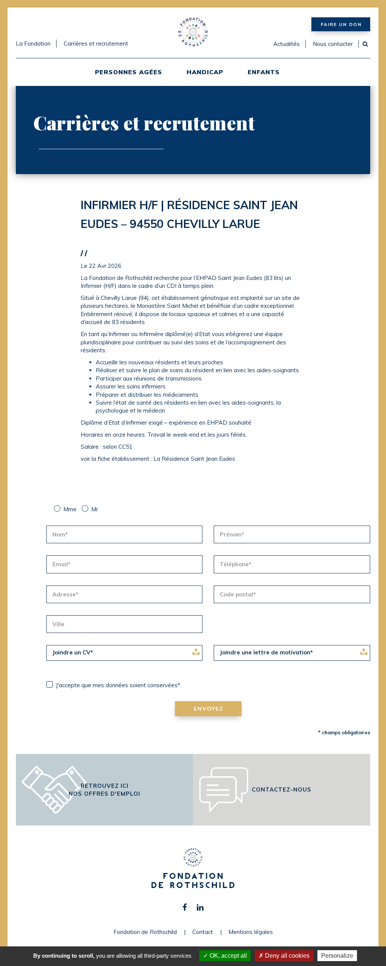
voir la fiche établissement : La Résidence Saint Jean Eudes (158, 458)
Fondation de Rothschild (145, 931)
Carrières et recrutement (96, 43)
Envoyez (209, 708)
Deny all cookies (286, 955)
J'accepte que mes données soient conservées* (118, 685)
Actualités (286, 43)
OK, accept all (227, 955)
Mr (94, 509)
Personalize (337, 955)
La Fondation (33, 43)
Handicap (205, 72)
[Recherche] (365, 44)
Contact (202, 931)
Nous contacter (333, 43)
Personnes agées (128, 72)
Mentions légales (250, 931)
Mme (70, 509)
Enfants (264, 72)
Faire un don (341, 24)
